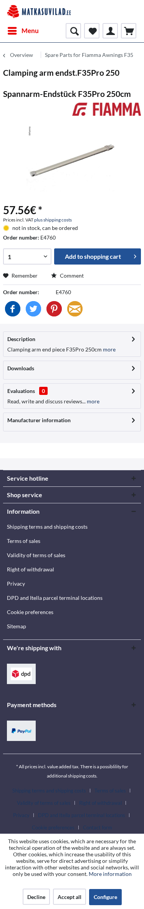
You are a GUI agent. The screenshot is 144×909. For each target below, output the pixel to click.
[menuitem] (23, 30)
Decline (36, 897)
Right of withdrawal (30, 569)
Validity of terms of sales (36, 555)
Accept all (69, 897)
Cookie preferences (30, 612)
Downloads (20, 368)
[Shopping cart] (128, 30)
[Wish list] (91, 30)
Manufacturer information (39, 420)
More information (110, 874)
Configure (105, 897)
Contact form (97, 827)
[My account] (110, 30)
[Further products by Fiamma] (106, 109)
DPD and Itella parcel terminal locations (55, 597)
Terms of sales (23, 541)
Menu (30, 31)
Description (21, 339)
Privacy (16, 583)
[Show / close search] (73, 30)
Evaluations (21, 391)
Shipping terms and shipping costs (47, 526)
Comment (71, 275)
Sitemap (16, 626)
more (109, 349)
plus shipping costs (53, 220)
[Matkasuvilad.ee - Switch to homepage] (39, 11)
